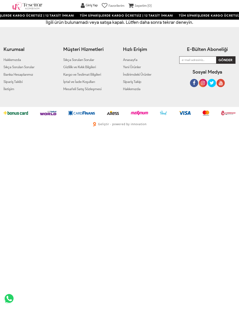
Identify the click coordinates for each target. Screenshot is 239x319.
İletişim (9, 89)
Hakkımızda (132, 89)
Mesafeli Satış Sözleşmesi (82, 89)
